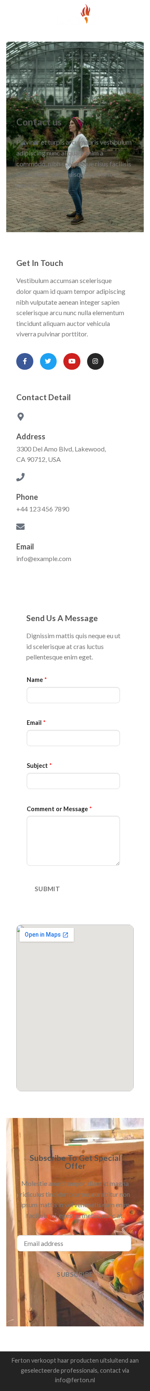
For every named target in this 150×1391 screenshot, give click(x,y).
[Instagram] (95, 361)
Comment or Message (59, 808)
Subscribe (75, 1274)
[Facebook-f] (24, 361)
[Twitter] (48, 361)
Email (36, 722)
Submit (47, 888)
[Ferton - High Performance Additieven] (75, 14)
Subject (39, 765)
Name (37, 679)
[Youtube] (71, 361)
